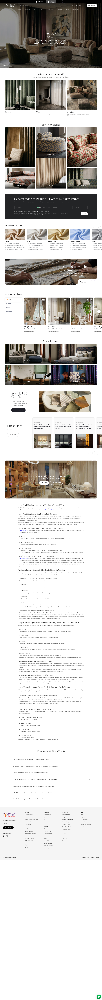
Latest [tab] (10, 299)
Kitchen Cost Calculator (30, 817)
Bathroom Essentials (48, 843)
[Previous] (94, 225)
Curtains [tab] (8, 303)
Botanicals (51, 154)
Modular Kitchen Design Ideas (31, 819)
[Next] (99, 225)
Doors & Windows (38, 9)
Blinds (45, 819)
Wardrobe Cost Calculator (30, 833)
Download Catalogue (29, 331)
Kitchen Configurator (29, 821)
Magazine (83, 817)
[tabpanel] (63, 315)
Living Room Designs (66, 817)
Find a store (44, 482)
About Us (64, 835)
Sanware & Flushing (48, 835)
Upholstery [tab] (9, 311)
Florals (82, 164)
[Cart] (83, 5)
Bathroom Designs (66, 824)
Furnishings (50, 9)
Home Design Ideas (66, 814)
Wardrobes (27, 9)
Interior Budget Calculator (86, 821)
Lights (67, 9)
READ (35, 430)
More (84, 9)
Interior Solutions (84, 819)
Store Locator (65, 840)
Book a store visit (91, 5)
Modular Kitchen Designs (67, 819)
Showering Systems (48, 833)
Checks (20, 164)
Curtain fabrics (22, 530)
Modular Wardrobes (29, 831)
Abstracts (20, 185)
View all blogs (13, 434)
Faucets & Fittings (47, 831)
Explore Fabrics (18, 410)
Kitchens (18, 9)
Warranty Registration (48, 848)
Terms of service (95, 857)
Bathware (59, 9)
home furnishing (49, 509)
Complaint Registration (48, 845)
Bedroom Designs (66, 821)
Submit (84, 213)
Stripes (51, 185)
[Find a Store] (80, 5)
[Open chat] (99, 997)
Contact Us (40, 799)
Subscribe (8, 827)
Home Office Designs (66, 829)
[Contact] (73, 5)
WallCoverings (47, 821)
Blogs (82, 814)
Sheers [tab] (8, 307)
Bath (45, 828)
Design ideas (75, 9)
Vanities (45, 838)
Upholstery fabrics (23, 558)
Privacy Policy (45, 214)
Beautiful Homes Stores (86, 824)
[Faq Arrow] (89, 759)
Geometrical (82, 185)
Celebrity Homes (84, 826)
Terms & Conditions (36, 214)
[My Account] (76, 5)
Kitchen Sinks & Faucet (48, 840)
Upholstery (46, 817)
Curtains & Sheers (47, 814)
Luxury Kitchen (28, 824)
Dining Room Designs (66, 826)
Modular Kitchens (29, 814)
